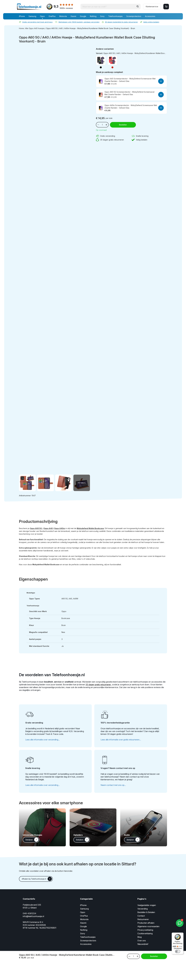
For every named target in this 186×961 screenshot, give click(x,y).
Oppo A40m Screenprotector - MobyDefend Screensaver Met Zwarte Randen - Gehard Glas (131, 106)
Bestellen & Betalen (146, 912)
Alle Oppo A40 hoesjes (35, 28)
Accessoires (150, 16)
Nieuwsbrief (142, 944)
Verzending (142, 908)
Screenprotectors (133, 16)
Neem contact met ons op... (113, 785)
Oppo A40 (48, 528)
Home (21, 28)
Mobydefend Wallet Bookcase (90, 528)
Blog (139, 937)
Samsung (32, 16)
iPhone (22, 16)
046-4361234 (29, 913)
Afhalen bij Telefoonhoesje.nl (34, 879)
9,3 (63, 7)
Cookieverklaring (145, 933)
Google (83, 16)
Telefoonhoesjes (115, 16)
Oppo (42, 16)
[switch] (177, 951)
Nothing (93, 16)
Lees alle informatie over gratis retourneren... (121, 739)
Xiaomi (73, 16)
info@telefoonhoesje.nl (33, 916)
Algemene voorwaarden (148, 926)
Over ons (141, 940)
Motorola (63, 16)
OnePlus (52, 16)
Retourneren (143, 919)
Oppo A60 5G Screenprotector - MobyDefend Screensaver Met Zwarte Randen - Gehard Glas (130, 93)
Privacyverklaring (145, 930)
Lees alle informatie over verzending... (42, 739)
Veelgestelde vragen (146, 905)
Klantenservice (152, 6)
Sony (102, 16)
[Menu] (181, 934)
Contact (141, 916)
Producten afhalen (145, 923)
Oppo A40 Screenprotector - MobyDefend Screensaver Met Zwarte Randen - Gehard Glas (130, 80)
